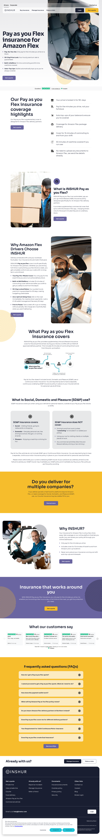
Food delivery (10, 795)
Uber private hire (12, 788)
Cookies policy (57, 788)
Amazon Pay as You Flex (14, 798)
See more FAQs (51, 746)
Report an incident (35, 785)
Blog (76, 792)
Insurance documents (59, 785)
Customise (43, 830)
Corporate (13, 5)
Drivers (6, 5)
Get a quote (92, 10)
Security (55, 795)
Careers (77, 788)
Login (80, 10)
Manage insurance (38, 10)
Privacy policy (56, 792)
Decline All (69, 830)
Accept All (56, 830)
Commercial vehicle (13, 802)
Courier (8, 792)
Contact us (93, 5)
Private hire (10, 785)
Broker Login (79, 795)
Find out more (51, 503)
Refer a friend (33, 792)
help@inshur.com (20, 812)
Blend (94, 821)
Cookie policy (19, 826)
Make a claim (50, 10)
